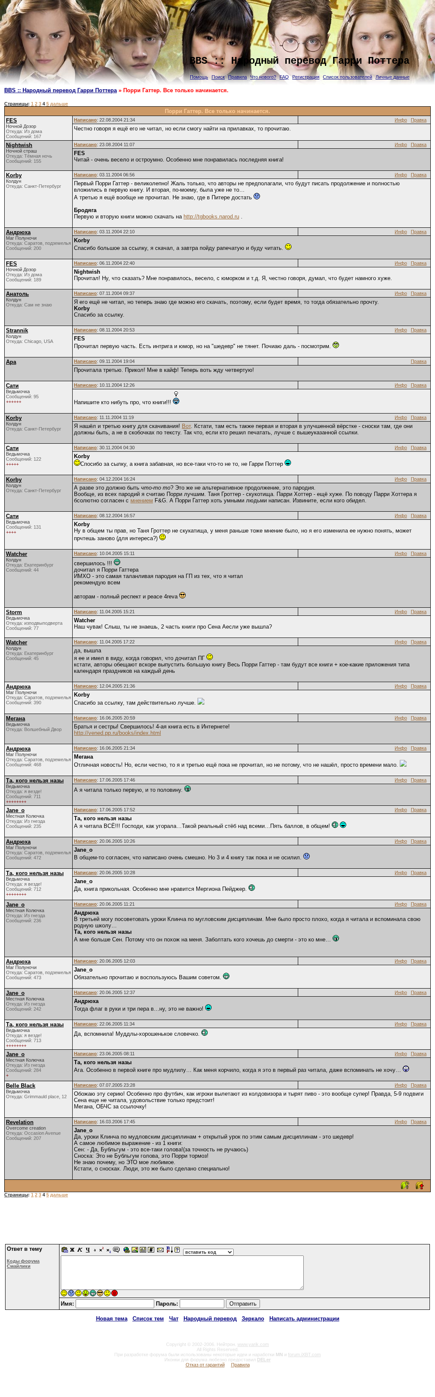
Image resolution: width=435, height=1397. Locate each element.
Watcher (16, 554)
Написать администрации (304, 1318)
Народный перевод (210, 1318)
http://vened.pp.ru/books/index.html (117, 733)
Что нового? (263, 76)
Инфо (401, 119)
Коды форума (23, 1261)
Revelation (20, 1122)
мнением (141, 500)
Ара (11, 362)
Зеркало (253, 1318)
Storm (14, 612)
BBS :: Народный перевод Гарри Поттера (60, 90)
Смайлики (19, 1266)
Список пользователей (347, 76)
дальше (59, 103)
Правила (237, 76)
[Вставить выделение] (65, 1252)
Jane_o (15, 810)
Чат (173, 1318)
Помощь (199, 76)
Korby (14, 175)
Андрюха (18, 232)
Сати (12, 386)
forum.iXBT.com (304, 1354)
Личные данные (393, 76)
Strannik (17, 330)
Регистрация (305, 76)
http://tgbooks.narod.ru (211, 216)
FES (11, 120)
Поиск (218, 76)
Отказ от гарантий (205, 1364)
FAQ (284, 76)
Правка (419, 119)
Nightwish (19, 145)
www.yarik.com (253, 1344)
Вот (186, 426)
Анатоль (17, 294)
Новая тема (111, 1318)
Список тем (148, 1318)
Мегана (15, 718)
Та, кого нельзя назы (35, 780)
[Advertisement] (217, 1224)
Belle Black (20, 1085)
